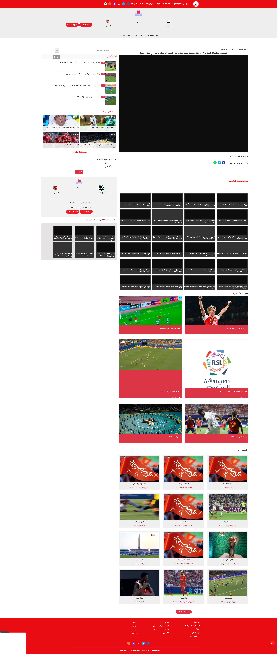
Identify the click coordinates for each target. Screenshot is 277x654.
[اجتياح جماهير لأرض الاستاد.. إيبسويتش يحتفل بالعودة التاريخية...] (200, 235)
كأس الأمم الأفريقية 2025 (184, 487)
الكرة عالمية (164, 622)
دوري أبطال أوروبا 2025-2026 (228, 525)
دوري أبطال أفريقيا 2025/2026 (139, 487)
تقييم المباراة (72, 25)
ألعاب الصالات (139, 602)
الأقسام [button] (167, 4)
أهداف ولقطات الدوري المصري (170, 328)
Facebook (223, 162)
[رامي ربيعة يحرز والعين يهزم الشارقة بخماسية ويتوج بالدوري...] (167, 218)
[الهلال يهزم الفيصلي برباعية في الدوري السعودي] (84, 251)
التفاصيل (85, 25)
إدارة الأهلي (139, 598)
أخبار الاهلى (196, 633)
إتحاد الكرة (139, 560)
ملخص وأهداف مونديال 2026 (170, 391)
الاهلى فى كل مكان (161, 629)
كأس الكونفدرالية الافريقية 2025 (228, 564)
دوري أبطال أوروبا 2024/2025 (227, 602)
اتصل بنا (134, 4)
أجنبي (107, 166)
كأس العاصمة (228, 484)
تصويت (79, 172)
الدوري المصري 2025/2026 (139, 525)
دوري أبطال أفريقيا (139, 484)
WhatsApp (215, 162)
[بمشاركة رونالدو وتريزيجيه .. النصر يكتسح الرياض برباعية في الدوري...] (63, 251)
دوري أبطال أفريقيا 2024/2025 (184, 563)
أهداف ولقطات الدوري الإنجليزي (236, 328)
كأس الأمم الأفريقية (192, 626)
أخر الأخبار (177, 4)
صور (141, 4)
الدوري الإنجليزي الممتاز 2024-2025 (183, 602)
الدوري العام (139, 522)
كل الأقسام (183, 612)
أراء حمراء (165, 633)
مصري (107, 163)
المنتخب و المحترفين (161, 626)
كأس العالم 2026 (174, 437)
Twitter (219, 162)
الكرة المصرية (195, 636)
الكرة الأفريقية (184, 484)
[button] (54, 57)
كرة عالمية (236, 49)
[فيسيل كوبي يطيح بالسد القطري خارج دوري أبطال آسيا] (232, 251)
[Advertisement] (196, 173)
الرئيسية (185, 4)
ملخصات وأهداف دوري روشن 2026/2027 (233, 391)
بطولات (158, 4)
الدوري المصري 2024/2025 (139, 564)
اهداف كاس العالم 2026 (239, 437)
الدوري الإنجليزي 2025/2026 (183, 525)
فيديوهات (149, 4)
